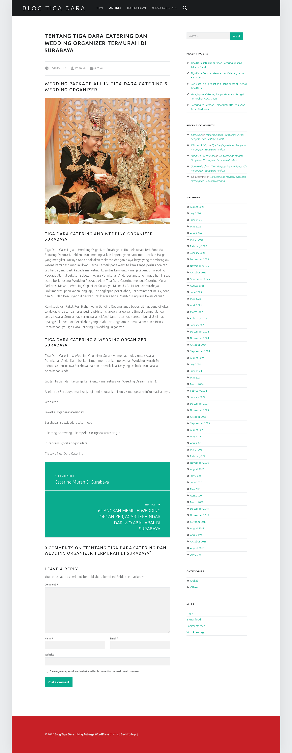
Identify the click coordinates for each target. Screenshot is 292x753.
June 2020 (196, 482)
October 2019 (198, 521)
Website (49, 654)
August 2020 (197, 469)
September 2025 (200, 279)
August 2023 (197, 429)
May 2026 (195, 226)
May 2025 (195, 298)
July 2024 (195, 364)
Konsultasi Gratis (164, 8)
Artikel (115, 8)
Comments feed (196, 625)
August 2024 (197, 357)
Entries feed (194, 619)
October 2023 (198, 416)
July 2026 (195, 213)
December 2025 (199, 259)
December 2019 (199, 508)
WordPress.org (195, 632)
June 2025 (196, 292)
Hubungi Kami (136, 8)
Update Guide (199, 166)
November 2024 (199, 338)
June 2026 (196, 219)
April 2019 (196, 535)
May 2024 (195, 377)
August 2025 (197, 285)
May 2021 (195, 436)
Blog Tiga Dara (54, 8)
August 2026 (197, 206)
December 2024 (199, 331)
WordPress (102, 734)
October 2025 (198, 272)
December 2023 (199, 403)
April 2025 (196, 305)
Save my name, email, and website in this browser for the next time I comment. (95, 671)
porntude (196, 134)
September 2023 (200, 423)
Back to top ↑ (129, 734)
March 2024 (196, 384)
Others (194, 587)
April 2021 (196, 443)
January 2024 (197, 397)
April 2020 (196, 495)
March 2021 (196, 449)
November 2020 (199, 462)
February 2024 (198, 390)
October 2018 (198, 541)
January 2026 (197, 252)
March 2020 (196, 502)
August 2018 (197, 548)
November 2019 (199, 515)
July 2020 (195, 475)
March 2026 (196, 239)
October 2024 (198, 344)
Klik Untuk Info (199, 145)
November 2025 (199, 265)
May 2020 (195, 489)
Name (49, 638)
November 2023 (199, 410)
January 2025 (197, 325)
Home (100, 8)
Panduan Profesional (203, 155)
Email (114, 638)
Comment (51, 584)
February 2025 (198, 318)
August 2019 (197, 528)
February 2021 (198, 456)
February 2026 (198, 246)
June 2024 (196, 371)
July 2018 (195, 554)
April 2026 (196, 233)
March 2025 (196, 311)
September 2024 (200, 351)
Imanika (80, 68)
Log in (190, 613)
